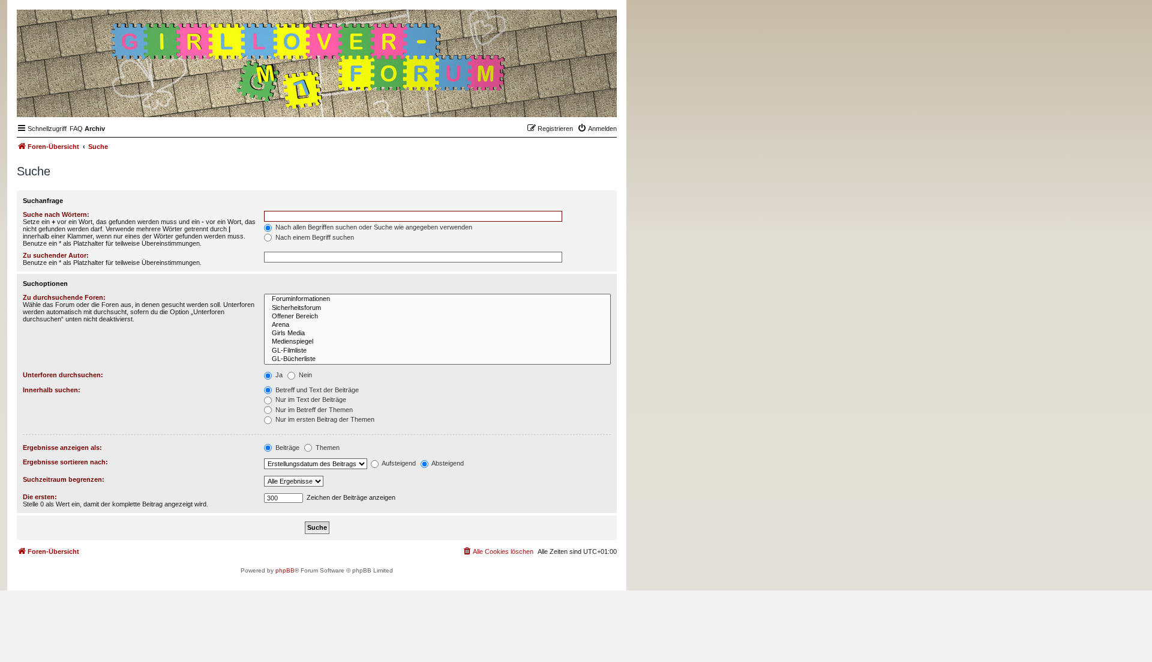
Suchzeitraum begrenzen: (63, 479)
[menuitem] (76, 128)
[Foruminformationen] (437, 299)
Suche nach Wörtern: (56, 214)
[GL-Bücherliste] (437, 359)
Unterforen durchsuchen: (63, 374)
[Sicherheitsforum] (437, 308)
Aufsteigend (398, 463)
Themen (327, 447)
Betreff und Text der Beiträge (316, 389)
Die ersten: (40, 496)
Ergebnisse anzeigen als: (62, 447)
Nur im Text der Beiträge (310, 399)
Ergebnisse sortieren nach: (65, 462)
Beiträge (286, 447)
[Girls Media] (437, 333)
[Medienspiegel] (437, 342)
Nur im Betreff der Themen (313, 409)
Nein (304, 374)
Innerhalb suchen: (51, 389)
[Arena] (437, 325)
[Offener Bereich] (437, 316)
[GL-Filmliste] (437, 351)
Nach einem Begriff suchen (314, 237)
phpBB (285, 570)
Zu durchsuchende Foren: (64, 297)
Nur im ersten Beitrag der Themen (324, 419)
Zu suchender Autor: (56, 255)
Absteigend (447, 463)
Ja (278, 374)
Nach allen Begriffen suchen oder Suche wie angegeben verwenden (373, 227)
